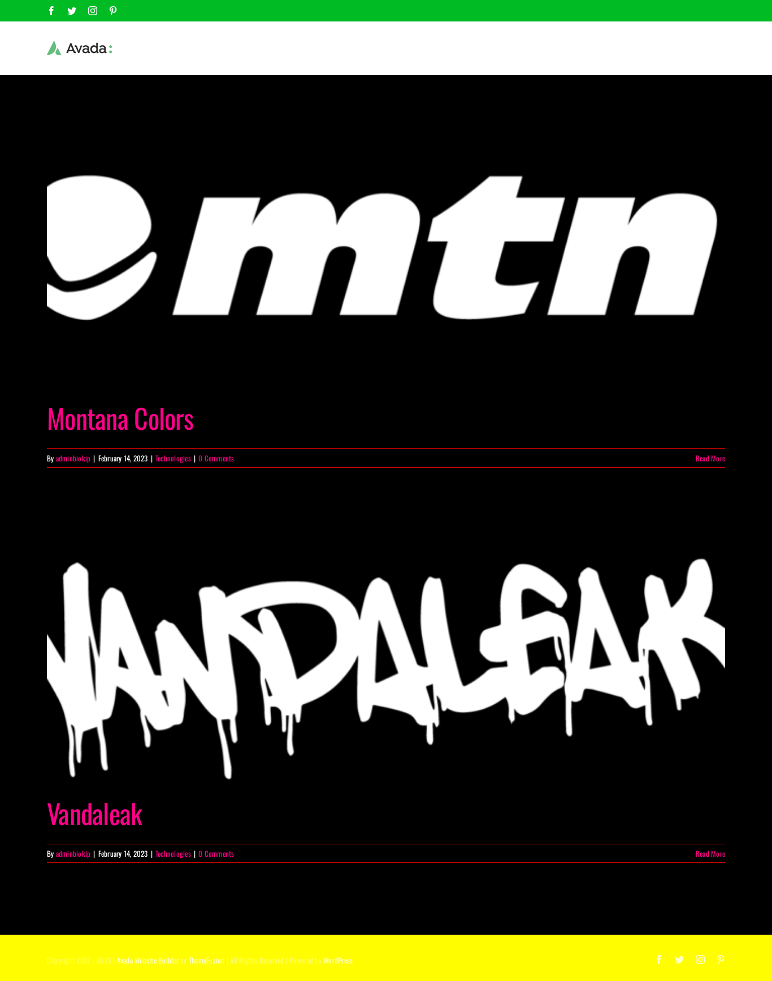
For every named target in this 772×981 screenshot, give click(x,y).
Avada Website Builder (148, 960)
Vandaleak (94, 813)
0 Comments (216, 458)
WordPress (338, 960)
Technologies (173, 458)
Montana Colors (120, 418)
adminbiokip (73, 458)
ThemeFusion (207, 960)
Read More (710, 458)
